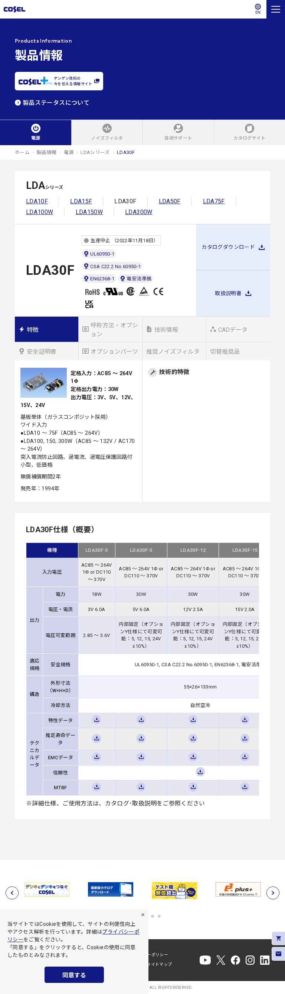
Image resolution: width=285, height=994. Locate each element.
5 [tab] (152, 916)
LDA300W (139, 212)
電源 (69, 152)
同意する (74, 975)
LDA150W (89, 212)
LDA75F (214, 201)
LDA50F (170, 201)
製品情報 (46, 152)
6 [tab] (159, 916)
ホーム (22, 152)
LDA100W (39, 212)
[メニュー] (275, 9)
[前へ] (12, 893)
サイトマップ (159, 964)
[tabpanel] (74, 889)
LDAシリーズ (95, 152)
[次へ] (272, 893)
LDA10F (37, 201)
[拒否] (143, 915)
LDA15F (81, 201)
